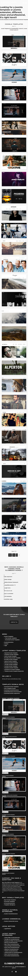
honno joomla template (14, 71)
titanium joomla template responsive (15, 226)
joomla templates (8, 636)
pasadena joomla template (15, 192)
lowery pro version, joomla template (15, 432)
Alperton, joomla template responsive (15, 363)
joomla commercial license (11, 921)
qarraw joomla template (14, 122)
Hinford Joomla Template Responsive (15, 278)
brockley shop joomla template (15, 89)
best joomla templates (10, 899)
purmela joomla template (14, 174)
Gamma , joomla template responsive (15, 483)
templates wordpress (9, 904)
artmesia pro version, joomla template (15, 346)
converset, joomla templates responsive (15, 535)
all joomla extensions (9, 903)
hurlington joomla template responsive (15, 449)
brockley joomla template (14, 105)
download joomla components (12, 693)
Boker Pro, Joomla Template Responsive (15, 243)
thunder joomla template (14, 156)
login (5, 645)
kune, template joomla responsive (15, 500)
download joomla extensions (11, 690)
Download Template (23, 19)
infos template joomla (10, 688)
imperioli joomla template (14, 37)
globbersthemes (8, 2)
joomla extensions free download (12, 691)
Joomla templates (4, 19)
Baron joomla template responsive (15, 466)
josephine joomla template (15, 55)
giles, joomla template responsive (15, 312)
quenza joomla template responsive (15, 415)
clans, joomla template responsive (15, 380)
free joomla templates (11, 638)
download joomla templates (12, 639)
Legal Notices (7, 928)
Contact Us (14, 622)
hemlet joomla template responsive (15, 398)
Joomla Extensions (13, 19)
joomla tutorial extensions (11, 913)
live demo (6, 43)
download (21, 43)
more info (14, 43)
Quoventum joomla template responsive (15, 260)
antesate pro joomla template (15, 209)
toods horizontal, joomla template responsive (15, 295)
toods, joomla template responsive (15, 518)
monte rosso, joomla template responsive (14, 329)
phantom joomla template (14, 139)
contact (6, 643)
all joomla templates (9, 901)
